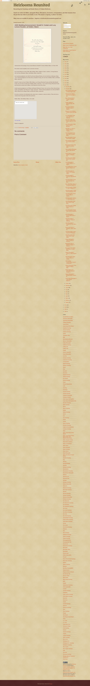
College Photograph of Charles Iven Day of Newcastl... (69, 240)
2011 (65, 305)
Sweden (64, 601)
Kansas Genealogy (66, 423)
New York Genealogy (67, 515)
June (67, 291)
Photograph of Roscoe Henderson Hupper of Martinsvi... (69, 244)
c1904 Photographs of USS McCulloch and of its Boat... (70, 181)
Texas (64, 609)
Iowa (64, 415)
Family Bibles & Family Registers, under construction (69, 51)
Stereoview (65, 598)
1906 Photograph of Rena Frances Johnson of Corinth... (70, 258)
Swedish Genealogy (66, 603)
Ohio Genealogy (66, 532)
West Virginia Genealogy (68, 648)
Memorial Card (66, 476)
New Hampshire (66, 504)
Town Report (65, 615)
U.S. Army (65, 620)
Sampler (64, 583)
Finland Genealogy (66, 376)
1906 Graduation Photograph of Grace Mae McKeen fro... (70, 150)
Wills (64, 650)
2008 (65, 311)
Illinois (64, 406)
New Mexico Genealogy (67, 512)
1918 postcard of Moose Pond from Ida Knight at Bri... (70, 95)
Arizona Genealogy (66, 329)
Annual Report (66, 324)
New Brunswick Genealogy (68, 502)
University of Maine (67, 626)
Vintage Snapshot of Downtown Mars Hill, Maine (69, 103)
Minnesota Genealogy (67, 487)
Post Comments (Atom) (23, 165)
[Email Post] (31, 127)
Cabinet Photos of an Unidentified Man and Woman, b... (69, 271)
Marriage (64, 461)
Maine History (65, 451)
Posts (65, 24)
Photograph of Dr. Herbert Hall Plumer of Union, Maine (70, 249)
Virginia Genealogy (66, 635)
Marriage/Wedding (66, 463)
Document (65, 371)
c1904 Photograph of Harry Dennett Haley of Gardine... (70, 195)
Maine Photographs (66, 453)
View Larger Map (17, 120)
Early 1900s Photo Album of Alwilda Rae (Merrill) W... (70, 184)
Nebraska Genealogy (67, 499)
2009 (65, 309)
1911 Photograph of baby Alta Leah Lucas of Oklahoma (70, 116)
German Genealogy (66, 393)
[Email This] (33, 127)
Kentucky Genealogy (67, 425)
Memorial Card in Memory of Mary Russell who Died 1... (70, 112)
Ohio (64, 530)
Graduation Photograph (67, 395)
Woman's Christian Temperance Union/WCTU (69, 656)
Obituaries (65, 528)
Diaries (64, 367)
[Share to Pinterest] (37, 127)
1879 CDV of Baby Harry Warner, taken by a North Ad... (70, 121)
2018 (65, 72)
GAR (64, 385)
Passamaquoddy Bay (67, 540)
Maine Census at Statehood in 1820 (69, 45)
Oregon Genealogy (66, 538)
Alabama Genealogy (67, 322)
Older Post (58, 162)
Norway (64, 523)
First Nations (65, 378)
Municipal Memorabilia (67, 497)
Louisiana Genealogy (67, 429)
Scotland (64, 588)
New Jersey (65, 508)
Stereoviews (65, 600)
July (66, 289)
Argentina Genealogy (67, 328)
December (68, 86)
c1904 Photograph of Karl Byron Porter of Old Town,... (70, 202)
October (67, 283)
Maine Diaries (65, 445)
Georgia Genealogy (66, 391)
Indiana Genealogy (66, 412)
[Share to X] (35, 127)
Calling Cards (65, 348)
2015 (65, 78)
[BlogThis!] (34, 127)
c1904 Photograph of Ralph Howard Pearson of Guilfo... (70, 206)
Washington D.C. (66, 641)
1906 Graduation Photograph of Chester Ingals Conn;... (70, 91)
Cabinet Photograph (67, 342)
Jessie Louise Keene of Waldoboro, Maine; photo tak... (70, 228)
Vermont (64, 629)
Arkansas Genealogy (67, 331)
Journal (64, 421)
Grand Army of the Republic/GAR (69, 400)
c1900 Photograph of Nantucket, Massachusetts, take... (70, 176)
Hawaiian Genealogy (67, 402)
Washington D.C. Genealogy (68, 643)
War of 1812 (65, 639)
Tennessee (65, 605)
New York (65, 513)
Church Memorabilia (67, 354)
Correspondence (66, 361)
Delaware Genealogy (67, 365)
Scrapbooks (65, 592)
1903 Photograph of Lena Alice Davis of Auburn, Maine (70, 134)
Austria (64, 333)
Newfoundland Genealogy (68, 517)
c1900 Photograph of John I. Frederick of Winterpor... (70, 232)
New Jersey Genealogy (67, 510)
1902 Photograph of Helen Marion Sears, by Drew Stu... (70, 159)
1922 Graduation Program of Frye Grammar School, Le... (70, 141)
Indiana (64, 410)
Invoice (64, 414)
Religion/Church (66, 570)
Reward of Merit (66, 575)
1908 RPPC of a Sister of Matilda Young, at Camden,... (70, 129)
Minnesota (65, 485)
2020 (65, 68)
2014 (65, 80)
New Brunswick (66, 500)
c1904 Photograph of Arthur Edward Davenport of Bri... (71, 191)
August (67, 287)
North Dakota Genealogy (67, 521)
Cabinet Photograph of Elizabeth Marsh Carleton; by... (70, 275)
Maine (64, 430)
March (67, 298)
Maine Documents (66, 447)
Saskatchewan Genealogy (68, 585)
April (67, 296)
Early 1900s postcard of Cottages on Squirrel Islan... (69, 99)
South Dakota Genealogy (67, 596)
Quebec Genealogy (66, 564)
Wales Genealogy (66, 637)
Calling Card (65, 346)
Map (64, 459)
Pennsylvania (65, 543)
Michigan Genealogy (67, 482)
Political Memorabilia (67, 555)
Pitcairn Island (65, 553)
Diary (64, 369)
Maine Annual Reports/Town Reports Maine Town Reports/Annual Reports (68, 437)
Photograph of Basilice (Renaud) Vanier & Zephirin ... (69, 108)
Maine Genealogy (66, 449)
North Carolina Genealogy (68, 519)
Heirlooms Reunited (31, 5)
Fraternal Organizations (67, 384)
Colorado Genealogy (67, 357)
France (64, 382)
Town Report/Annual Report (68, 616)
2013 (65, 82)
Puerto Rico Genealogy (67, 560)
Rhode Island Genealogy (67, 579)
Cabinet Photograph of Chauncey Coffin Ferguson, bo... (71, 253)
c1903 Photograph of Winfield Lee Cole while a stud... (70, 224)
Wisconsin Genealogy (67, 654)
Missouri (64, 491)
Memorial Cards (66, 478)
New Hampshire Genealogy (68, 506)
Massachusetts (65, 469)
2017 (65, 74)
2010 (65, 307)
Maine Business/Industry (67, 441)
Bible (64, 337)
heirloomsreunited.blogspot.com (69, 672)
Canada (64, 350)
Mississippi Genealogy (67, 489)
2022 (65, 63)
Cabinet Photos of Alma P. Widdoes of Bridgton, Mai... (70, 154)
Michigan (65, 480)
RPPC (64, 581)
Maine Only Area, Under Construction (67, 48)
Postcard (64, 557)
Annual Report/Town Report (68, 326)
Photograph (65, 547)
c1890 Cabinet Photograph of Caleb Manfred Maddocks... (71, 279)
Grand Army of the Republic (68, 399)
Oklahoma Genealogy (67, 534)
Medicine (65, 474)
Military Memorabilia (67, 484)
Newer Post (16, 162)
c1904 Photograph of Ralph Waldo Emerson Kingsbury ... (70, 211)
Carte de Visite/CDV (67, 352)
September (68, 285)
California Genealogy (67, 344)
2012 (65, 84)
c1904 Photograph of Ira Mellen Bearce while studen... (70, 236)
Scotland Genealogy (67, 590)
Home (37, 162)
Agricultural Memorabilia (68, 320)
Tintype (64, 613)
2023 (65, 61)
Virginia (64, 633)
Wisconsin (65, 652)
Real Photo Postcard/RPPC (68, 568)
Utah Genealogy (66, 628)
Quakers (64, 562)
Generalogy (65, 389)
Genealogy (65, 387)
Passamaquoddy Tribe (67, 542)
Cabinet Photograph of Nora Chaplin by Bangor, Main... (70, 266)
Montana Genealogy (67, 495)
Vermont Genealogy (67, 631)
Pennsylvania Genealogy (67, 545)
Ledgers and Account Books (68, 427)
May (67, 293)
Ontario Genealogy (66, 536)
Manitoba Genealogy (67, 457)
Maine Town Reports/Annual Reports (68, 455)
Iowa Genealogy (66, 417)
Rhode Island (65, 577)
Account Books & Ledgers (68, 316)
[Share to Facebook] (36, 127)
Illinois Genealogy (66, 408)
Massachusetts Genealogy (68, 470)
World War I (65, 659)
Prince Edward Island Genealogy (69, 558)
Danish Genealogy (66, 363)
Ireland (64, 419)
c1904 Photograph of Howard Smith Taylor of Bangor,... (70, 215)
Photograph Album (66, 549)
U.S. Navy (65, 622)
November (68, 88)
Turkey (64, 618)
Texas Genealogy (66, 611)
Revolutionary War (66, 573)
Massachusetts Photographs (68, 472)
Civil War (65, 356)
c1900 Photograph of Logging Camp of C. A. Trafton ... (70, 163)
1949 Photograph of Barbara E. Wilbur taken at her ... (70, 198)
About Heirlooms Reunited (68, 43)
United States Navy (66, 624)
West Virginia (65, 646)
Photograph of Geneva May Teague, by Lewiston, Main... (70, 146)
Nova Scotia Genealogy (67, 527)
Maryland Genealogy (67, 467)
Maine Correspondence (67, 443)
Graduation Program (67, 397)
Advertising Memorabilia (67, 318)
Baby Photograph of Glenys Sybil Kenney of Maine (70, 138)
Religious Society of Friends (68, 571)
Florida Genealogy (66, 380)
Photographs (65, 551)
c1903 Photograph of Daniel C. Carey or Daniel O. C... (70, 188)
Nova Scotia (65, 525)
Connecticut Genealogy (67, 359)
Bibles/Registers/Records (67, 339)
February (67, 300)
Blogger (50, 683)
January (67, 302)
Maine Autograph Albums (68, 439)
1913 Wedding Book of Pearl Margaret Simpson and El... (70, 167)
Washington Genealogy (67, 644)
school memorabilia (66, 586)
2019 (65, 70)
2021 (65, 65)
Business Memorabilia (67, 341)
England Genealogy (66, 374)
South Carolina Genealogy (68, 594)
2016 (65, 76)
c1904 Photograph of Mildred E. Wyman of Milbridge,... (70, 219)
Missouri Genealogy (67, 493)
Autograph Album (66, 335)
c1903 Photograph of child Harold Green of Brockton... (70, 125)
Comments (66, 27)
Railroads (65, 566)
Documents (65, 372)
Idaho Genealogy (66, 404)
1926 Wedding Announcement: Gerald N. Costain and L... (70, 262)
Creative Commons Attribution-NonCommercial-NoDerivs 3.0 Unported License (69, 668)
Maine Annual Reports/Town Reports (68, 433)
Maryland (65, 465)
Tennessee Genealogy (67, 607)
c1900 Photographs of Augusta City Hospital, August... (70, 172)
